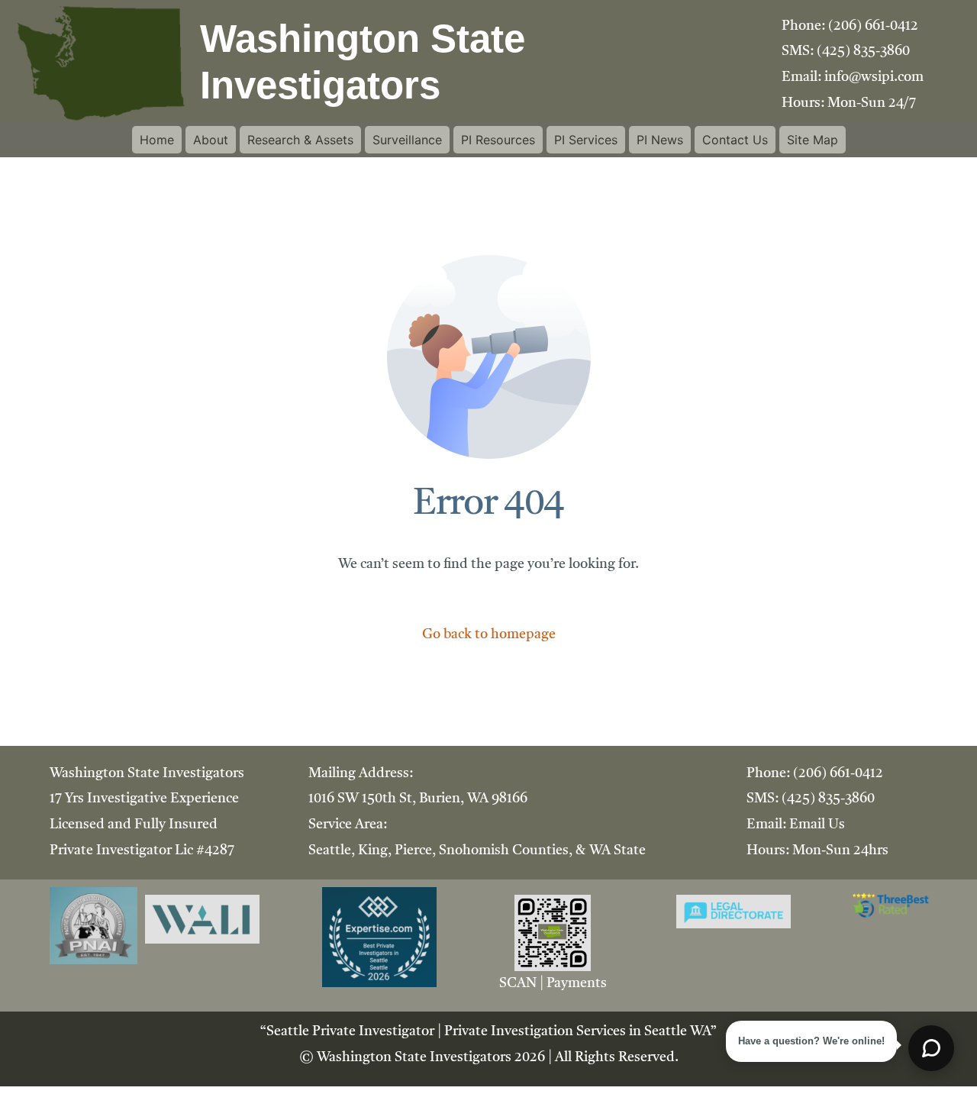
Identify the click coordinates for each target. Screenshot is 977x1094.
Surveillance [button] (407, 139)
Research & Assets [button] (300, 139)
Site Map (812, 139)
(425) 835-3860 (863, 51)
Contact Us (735, 139)
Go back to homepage (489, 634)
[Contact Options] (931, 1048)
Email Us (817, 824)
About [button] (210, 139)
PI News (660, 139)
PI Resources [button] (498, 139)
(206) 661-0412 (873, 26)
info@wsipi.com (874, 77)
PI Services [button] (585, 139)
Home (157, 139)
